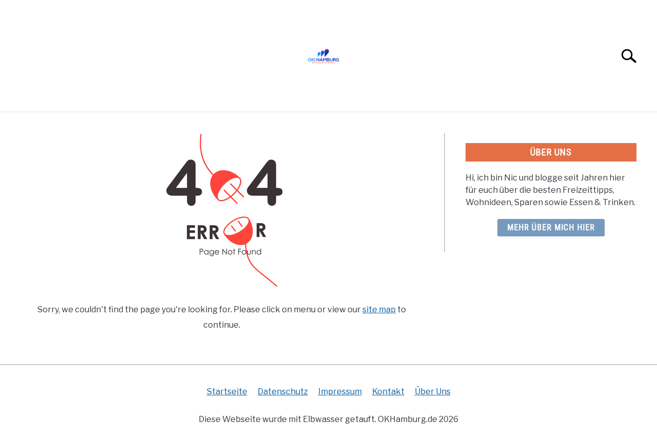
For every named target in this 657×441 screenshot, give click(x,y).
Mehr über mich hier (551, 227)
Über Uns (433, 391)
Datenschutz (283, 391)
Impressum (340, 391)
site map (379, 309)
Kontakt (388, 391)
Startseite (227, 391)
